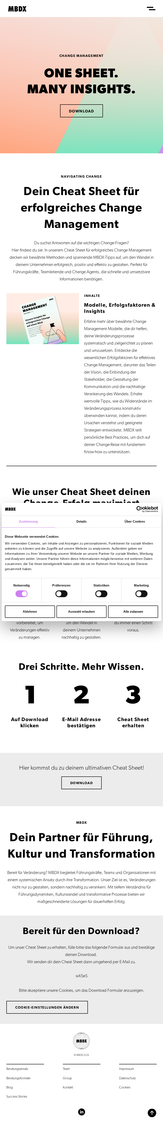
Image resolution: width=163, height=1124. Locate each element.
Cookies (124, 1087)
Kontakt (68, 1087)
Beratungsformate (18, 1078)
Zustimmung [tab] (28, 521)
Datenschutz (127, 1078)
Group (67, 1078)
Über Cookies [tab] (135, 521)
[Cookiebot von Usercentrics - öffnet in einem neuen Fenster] (139, 509)
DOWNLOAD (81, 111)
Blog (9, 1087)
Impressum (126, 1069)
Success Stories (16, 1096)
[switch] (61, 593)
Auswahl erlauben (81, 611)
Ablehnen (30, 611)
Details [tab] (81, 521)
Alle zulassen (133, 611)
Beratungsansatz (17, 1069)
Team (66, 1069)
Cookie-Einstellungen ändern (47, 1007)
